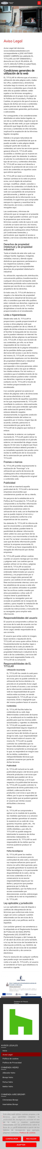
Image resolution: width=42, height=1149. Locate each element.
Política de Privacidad (12, 1062)
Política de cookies (27, 1132)
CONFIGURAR (12, 1139)
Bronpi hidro (8, 1077)
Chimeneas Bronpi (10, 1100)
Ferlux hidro (8, 1082)
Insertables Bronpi (10, 1104)
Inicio (5, 1050)
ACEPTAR (21, 1145)
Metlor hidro (8, 1086)
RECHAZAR (31, 1139)
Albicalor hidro (9, 1073)
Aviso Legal (8, 1054)
